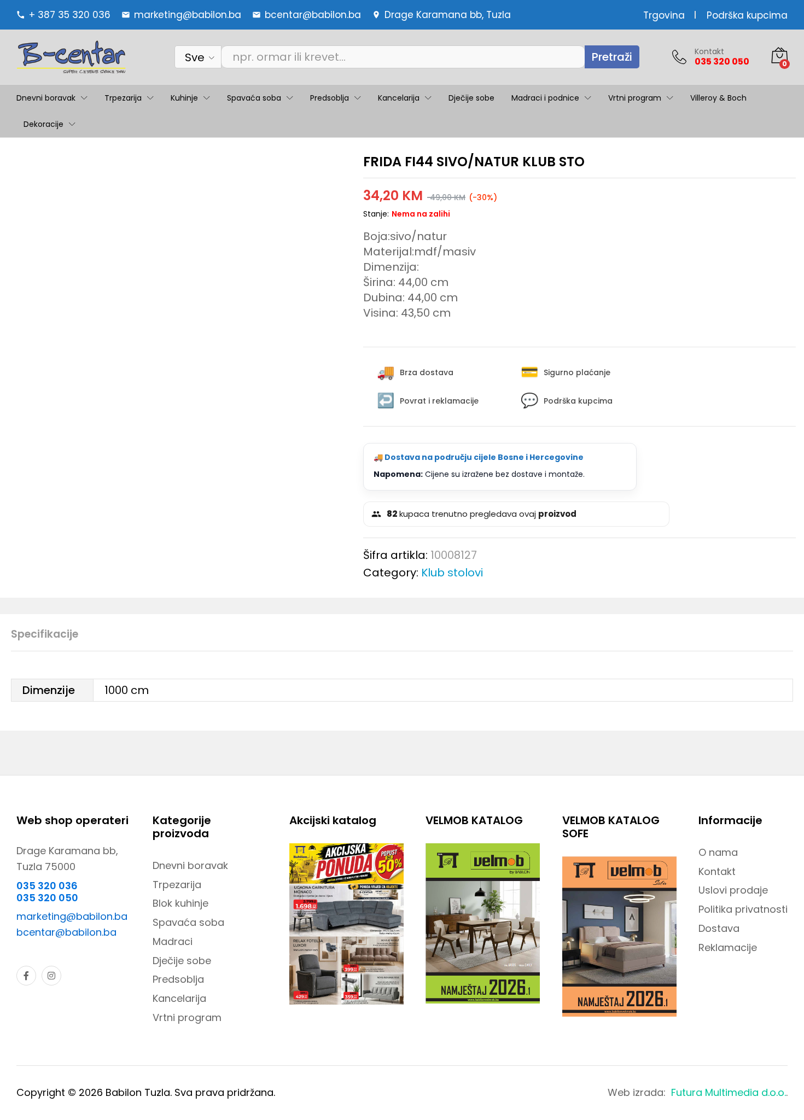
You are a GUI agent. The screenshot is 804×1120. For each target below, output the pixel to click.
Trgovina (664, 15)
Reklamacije (727, 947)
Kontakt (709, 51)
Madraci (173, 941)
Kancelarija (179, 998)
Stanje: (376, 213)
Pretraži (612, 57)
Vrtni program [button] (634, 98)
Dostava (718, 928)
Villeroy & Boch (718, 98)
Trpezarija (177, 884)
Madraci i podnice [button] (545, 98)
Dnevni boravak (190, 865)
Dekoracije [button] (43, 124)
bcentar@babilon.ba (66, 932)
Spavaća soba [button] (254, 98)
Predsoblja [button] (329, 98)
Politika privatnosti (743, 909)
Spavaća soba (188, 922)
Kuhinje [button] (184, 98)
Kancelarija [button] (399, 98)
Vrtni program (187, 1017)
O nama (718, 852)
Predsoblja (178, 979)
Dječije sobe (471, 98)
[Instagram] (51, 975)
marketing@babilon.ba (71, 916)
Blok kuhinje (180, 903)
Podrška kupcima (747, 15)
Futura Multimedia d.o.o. (728, 1092)
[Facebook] (26, 975)
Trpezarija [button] (123, 98)
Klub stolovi (452, 572)
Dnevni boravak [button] (45, 98)
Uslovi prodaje (733, 890)
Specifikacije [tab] (44, 634)
